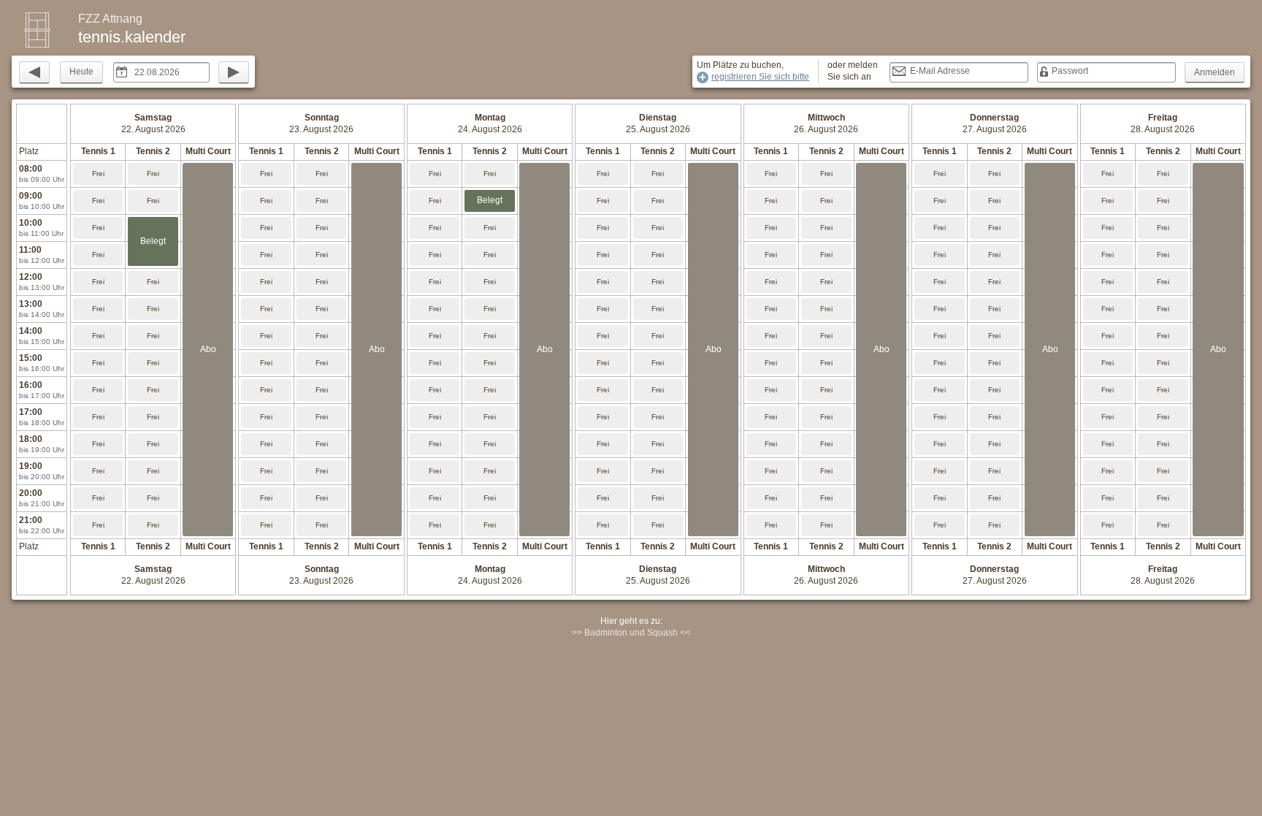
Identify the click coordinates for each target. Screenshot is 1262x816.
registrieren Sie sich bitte (760, 77)
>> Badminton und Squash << (631, 633)
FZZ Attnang (110, 18)
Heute (81, 71)
